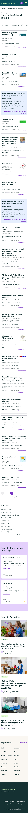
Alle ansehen (23, 742)
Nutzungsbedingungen (9, 804)
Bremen (3, 767)
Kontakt (6, 801)
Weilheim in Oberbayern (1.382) (10, 515)
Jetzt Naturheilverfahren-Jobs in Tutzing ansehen (15, 112)
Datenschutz (13, 801)
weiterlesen (6, 568)
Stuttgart (16, 755)
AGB (18, 804)
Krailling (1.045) (5, 526)
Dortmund (4, 763)
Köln (15, 752)
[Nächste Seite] (25, 493)
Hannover (4, 770)
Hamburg (17, 748)
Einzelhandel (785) (17, 25)
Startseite (3, 8)
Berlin (2, 748)
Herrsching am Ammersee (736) (10, 535)
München (4, 752)
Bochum (16, 774)
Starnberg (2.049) (6, 512)
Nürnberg (17, 770)
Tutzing (10, 8)
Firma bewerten (22, 47)
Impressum (23, 804)
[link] (14, 40)
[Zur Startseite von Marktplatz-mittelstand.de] (8, 3)
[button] (21, 3)
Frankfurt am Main (6, 755)
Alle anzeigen (5, 25)
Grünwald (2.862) (6, 509)
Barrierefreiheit (21, 801)
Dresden (16, 767)
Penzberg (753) (5, 532)
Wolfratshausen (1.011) (7, 529)
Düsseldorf (4, 759)
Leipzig (16, 759)
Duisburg (3, 774)
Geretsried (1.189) (6, 518)
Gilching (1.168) (5, 520)
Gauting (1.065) (5, 523)
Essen (16, 763)
